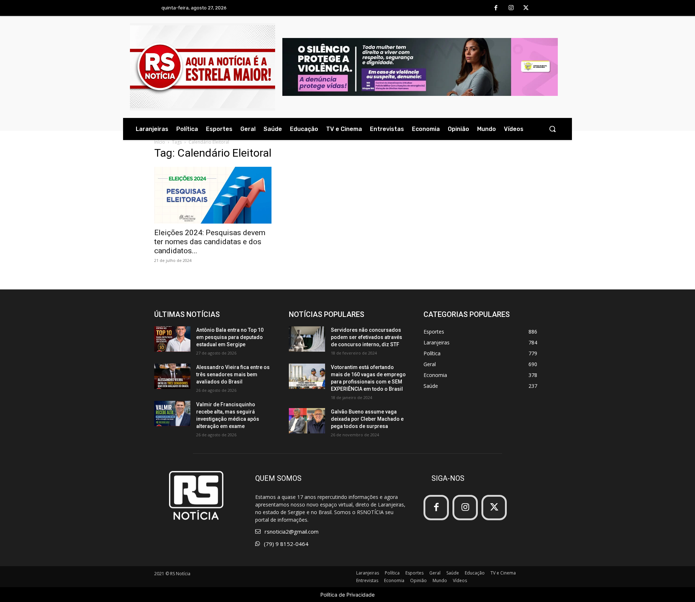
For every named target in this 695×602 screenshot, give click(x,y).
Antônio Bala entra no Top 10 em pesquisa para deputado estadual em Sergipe (230, 337)
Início (159, 142)
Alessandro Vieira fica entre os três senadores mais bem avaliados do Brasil (233, 374)
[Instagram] (511, 8)
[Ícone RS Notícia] (202, 67)
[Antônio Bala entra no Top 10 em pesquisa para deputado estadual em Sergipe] (172, 339)
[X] (526, 8)
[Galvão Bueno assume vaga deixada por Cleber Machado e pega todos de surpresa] (307, 420)
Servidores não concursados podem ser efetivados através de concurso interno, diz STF (366, 337)
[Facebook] (496, 8)
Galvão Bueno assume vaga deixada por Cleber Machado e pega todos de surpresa (367, 419)
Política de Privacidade (347, 595)
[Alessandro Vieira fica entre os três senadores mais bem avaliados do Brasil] (172, 376)
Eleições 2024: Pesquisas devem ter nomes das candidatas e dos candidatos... (209, 241)
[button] (552, 129)
